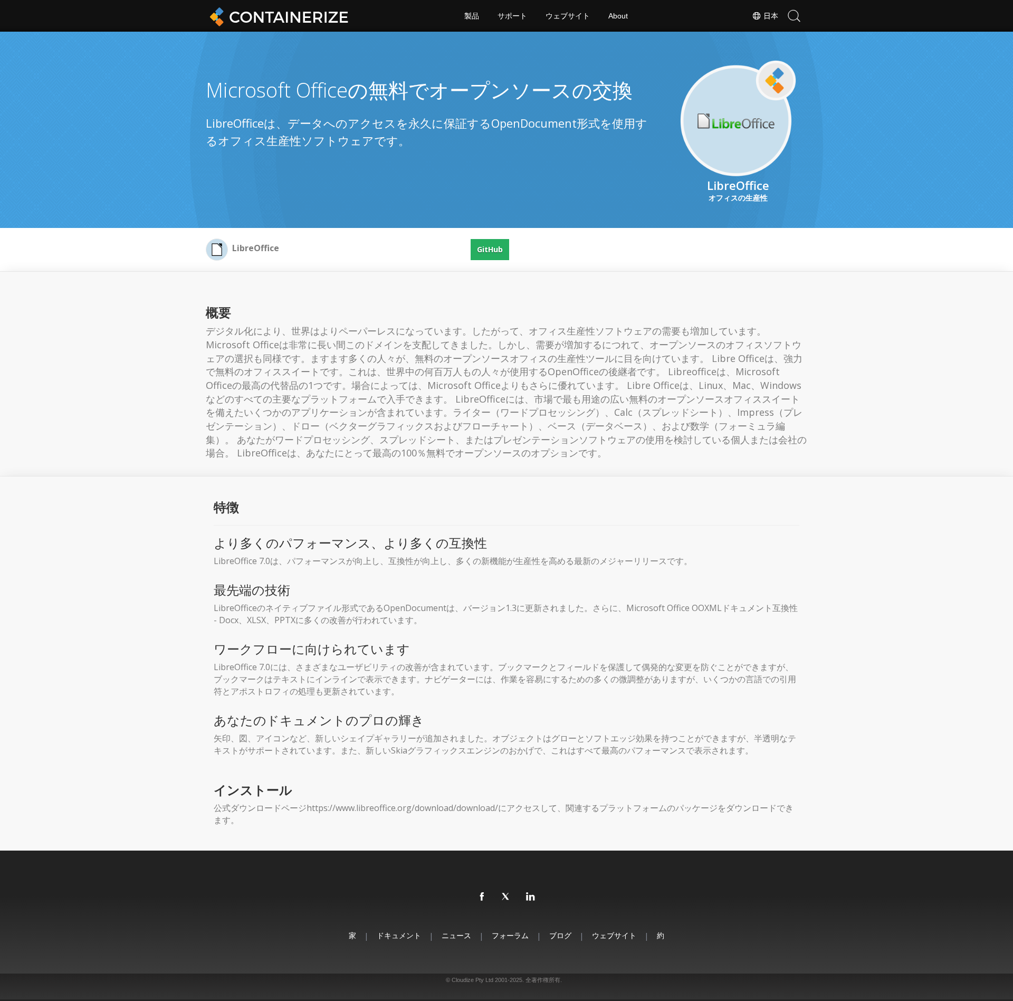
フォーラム (510, 935)
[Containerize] (277, 16)
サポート (512, 16)
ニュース (456, 935)
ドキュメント (399, 935)
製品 (471, 16)
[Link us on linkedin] (531, 897)
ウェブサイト (568, 16)
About (618, 16)
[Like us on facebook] (482, 897)
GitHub (490, 249)
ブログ (560, 935)
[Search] (794, 16)
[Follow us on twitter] (506, 897)
